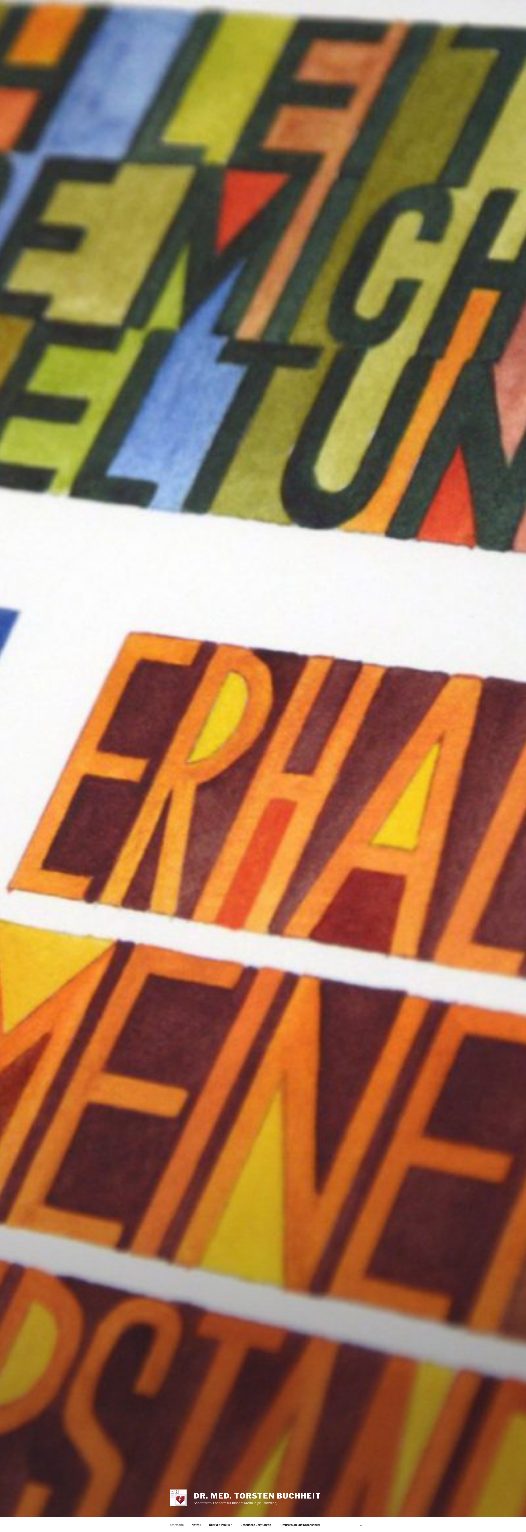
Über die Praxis (219, 1524)
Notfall (196, 1524)
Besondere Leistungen (255, 1524)
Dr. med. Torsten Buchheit (257, 1495)
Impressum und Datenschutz (301, 1524)
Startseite (177, 1524)
